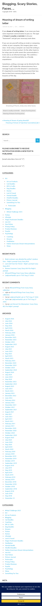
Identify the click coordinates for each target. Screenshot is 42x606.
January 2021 (9, 426)
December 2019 (10, 456)
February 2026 (10, 333)
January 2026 (9, 335)
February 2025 (10, 361)
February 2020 (10, 451)
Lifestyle (8, 217)
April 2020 (8, 447)
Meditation (10, 241)
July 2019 (8, 468)
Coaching (10, 237)
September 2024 (11, 370)
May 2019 (8, 470)
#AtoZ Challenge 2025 (14, 212)
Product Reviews (11, 229)
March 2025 (9, 358)
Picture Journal (12, 200)
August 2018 (9, 491)
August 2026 (9, 319)
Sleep (9, 246)
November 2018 (10, 484)
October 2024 (10, 367)
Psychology (9, 233)
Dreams (21, 26)
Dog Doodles (11, 188)
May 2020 (8, 444)
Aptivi (7, 299)
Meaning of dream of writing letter (13, 113)
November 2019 (10, 458)
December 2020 (10, 428)
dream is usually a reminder (11, 110)
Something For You (13, 202)
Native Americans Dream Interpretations (21, 243)
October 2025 (10, 342)
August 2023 (9, 386)
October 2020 (10, 433)
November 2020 (10, 430)
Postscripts (12, 205)
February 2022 (10, 400)
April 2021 (8, 419)
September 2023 (11, 384)
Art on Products (12, 181)
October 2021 (10, 407)
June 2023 (8, 388)
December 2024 (10, 363)
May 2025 (8, 354)
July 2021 (8, 414)
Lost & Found (11, 193)
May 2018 (8, 496)
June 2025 (8, 351)
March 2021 (9, 421)
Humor (9, 191)
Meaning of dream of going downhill (16, 120)
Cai (16, 26)
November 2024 (10, 365)
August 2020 (9, 437)
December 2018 (10, 482)
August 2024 (9, 372)
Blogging (8, 209)
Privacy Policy (10, 226)
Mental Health (12, 195)
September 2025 (11, 344)
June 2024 (8, 377)
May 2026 (8, 326)
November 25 (10, 498)
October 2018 (10, 486)
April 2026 (8, 328)
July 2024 (8, 374)
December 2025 (10, 337)
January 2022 (9, 402)
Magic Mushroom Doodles (14, 219)
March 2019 (9, 475)
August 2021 (9, 412)
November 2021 (10, 405)
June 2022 (8, 398)
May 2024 (8, 379)
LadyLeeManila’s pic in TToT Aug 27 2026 (19, 275)
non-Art (7, 222)
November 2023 (10, 381)
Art (6, 178)
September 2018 (11, 489)
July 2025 (8, 349)
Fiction (7, 215)
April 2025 (8, 356)
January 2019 (9, 479)
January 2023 (9, 393)
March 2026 (9, 330)
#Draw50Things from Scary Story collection (20, 273)
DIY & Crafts (11, 186)
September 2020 (11, 435)
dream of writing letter (28, 110)
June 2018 (8, 493)
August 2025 (9, 347)
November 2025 (10, 340)
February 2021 (10, 423)
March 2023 (9, 391)
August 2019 (9, 465)
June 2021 (8, 416)
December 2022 (10, 395)
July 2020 (8, 440)
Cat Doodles (11, 184)
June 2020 (8, 442)
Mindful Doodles (12, 198)
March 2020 (9, 449)
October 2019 (10, 461)
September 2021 (11, 409)
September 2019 (11, 463)
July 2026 (8, 321)
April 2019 (8, 472)
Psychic (7, 231)
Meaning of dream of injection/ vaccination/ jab (22, 123)
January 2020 (9, 454)
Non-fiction (9, 224)
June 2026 (8, 323)
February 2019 (10, 477)
